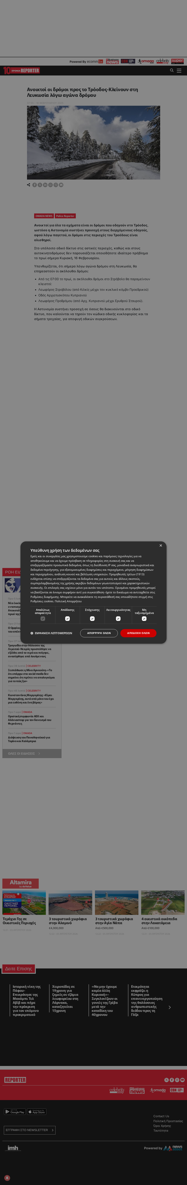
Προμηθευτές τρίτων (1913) (126, 574)
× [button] (160, 545)
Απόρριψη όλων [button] (99, 633)
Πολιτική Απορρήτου (68, 601)
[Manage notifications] (7, 1178)
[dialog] (93, 592)
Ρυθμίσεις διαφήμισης (44, 597)
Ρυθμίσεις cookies (41, 601)
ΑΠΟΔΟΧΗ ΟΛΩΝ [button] (138, 633)
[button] (51, 633)
